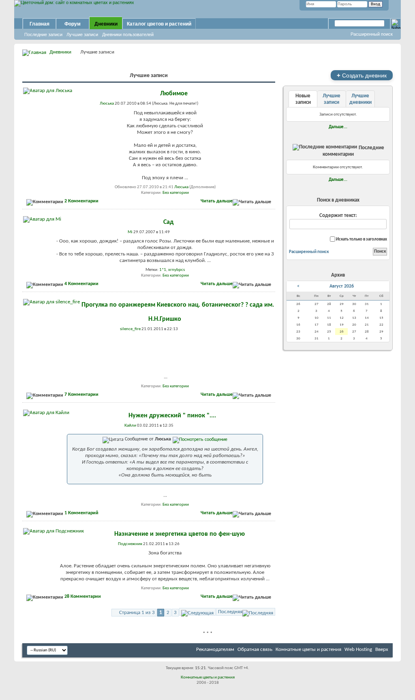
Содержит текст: (338, 215)
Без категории (176, 193)
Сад (168, 222)
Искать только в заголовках (361, 239)
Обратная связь (254, 649)
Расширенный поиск (372, 34)
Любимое (174, 93)
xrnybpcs (176, 270)
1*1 (162, 270)
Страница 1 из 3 (137, 612)
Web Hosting (358, 649)
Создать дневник (362, 75)
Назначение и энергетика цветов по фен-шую (179, 534)
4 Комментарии (81, 283)
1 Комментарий (81, 513)
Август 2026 (341, 286)
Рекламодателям (215, 649)
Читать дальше (217, 201)
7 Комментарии (81, 394)
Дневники (106, 24)
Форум (72, 24)
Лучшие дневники (360, 99)
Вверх (381, 649)
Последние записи (43, 34)
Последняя (230, 611)
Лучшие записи (82, 34)
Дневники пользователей (128, 34)
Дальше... (338, 127)
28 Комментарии (82, 596)
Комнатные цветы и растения (308, 649)
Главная (39, 24)
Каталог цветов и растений (159, 24)
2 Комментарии (81, 201)
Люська (181, 187)
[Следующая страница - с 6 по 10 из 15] (197, 612)
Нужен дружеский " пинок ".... (172, 415)
